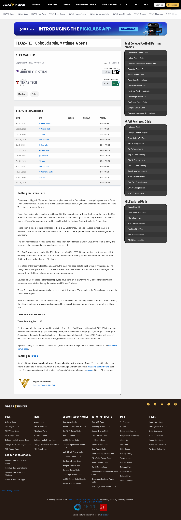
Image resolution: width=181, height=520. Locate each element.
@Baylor (42, 177)
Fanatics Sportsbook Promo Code (142, 64)
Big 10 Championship (136, 155)
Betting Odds (10, 422)
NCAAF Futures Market (77, 14)
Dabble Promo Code (99, 445)
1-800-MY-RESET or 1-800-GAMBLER (83, 500)
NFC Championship (136, 235)
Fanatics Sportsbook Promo (74, 426)
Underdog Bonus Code (72, 456)
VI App (123, 426)
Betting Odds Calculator (159, 426)
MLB (146, 4)
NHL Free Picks (40, 449)
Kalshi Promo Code (136, 58)
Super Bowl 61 (134, 207)
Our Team (124, 445)
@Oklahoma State (46, 172)
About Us (124, 440)
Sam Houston (44, 140)
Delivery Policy (126, 467)
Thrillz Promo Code (99, 435)
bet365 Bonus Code (136, 75)
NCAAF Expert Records (122, 14)
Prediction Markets (111, 4)
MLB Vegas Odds (12, 435)
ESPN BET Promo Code (73, 452)
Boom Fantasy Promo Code (102, 454)
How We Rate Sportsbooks (16, 468)
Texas (34, 356)
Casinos (66, 4)
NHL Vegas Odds (12, 449)
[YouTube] (162, 404)
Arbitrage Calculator (157, 449)
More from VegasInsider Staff (44, 385)
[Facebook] (148, 404)
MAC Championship (136, 193)
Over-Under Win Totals (137, 138)
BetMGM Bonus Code (137, 69)
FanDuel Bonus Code (71, 435)
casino (89, 370)
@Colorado (43, 145)
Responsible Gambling (129, 435)
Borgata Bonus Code (136, 108)
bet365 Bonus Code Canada (74, 479)
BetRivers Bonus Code (72, 461)
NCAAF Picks (38, 14)
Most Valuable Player (136, 224)
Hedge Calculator (156, 440)
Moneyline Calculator (157, 445)
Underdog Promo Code (137, 97)
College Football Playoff (137, 133)
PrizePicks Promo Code (101, 458)
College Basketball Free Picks (46, 445)
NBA (137, 4)
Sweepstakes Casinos (86, 4)
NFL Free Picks (40, 426)
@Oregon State (45, 129)
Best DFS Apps (97, 422)
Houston (42, 134)
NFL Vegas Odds (12, 426)
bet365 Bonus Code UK (72, 484)
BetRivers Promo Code (137, 102)
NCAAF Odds (23, 14)
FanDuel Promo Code (137, 86)
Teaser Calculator (156, 435)
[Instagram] (176, 404)
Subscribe (172, 5)
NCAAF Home (8, 14)
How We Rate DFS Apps (15, 480)
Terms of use (125, 458)
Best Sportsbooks (70, 422)
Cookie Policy (126, 472)
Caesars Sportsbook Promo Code (141, 113)
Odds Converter (155, 431)
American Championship (138, 171)
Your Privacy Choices (10, 491)
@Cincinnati (43, 156)
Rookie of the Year (135, 229)
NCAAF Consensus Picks (99, 14)
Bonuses (36, 4)
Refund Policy (126, 463)
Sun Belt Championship (137, 182)
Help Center (125, 449)
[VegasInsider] (17, 407)
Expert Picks (51, 4)
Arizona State (44, 150)
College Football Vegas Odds (17, 440)
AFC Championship (136, 240)
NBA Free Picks (40, 431)
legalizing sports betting (98, 366)
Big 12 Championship (136, 160)
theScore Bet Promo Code (138, 91)
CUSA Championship (136, 188)
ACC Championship (136, 149)
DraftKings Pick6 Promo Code (103, 486)
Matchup (21, 94)
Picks (34, 94)
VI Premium (125, 422)
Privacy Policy (126, 454)
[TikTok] (169, 404)
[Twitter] (155, 404)
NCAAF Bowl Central (57, 14)
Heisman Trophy (134, 127)
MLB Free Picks (40, 435)
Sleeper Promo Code (71, 465)
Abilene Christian (45, 124)
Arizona (42, 161)
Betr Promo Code (98, 449)
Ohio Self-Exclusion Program (90, 502)
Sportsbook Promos (128, 431)
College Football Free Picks (45, 440)
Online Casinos (126, 481)
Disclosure (105, 515)
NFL (128, 4)
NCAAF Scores (140, 14)
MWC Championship (136, 177)
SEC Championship (136, 144)
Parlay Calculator (156, 422)
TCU (40, 183)
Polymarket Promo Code (138, 53)
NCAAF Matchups (156, 14)
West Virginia (44, 167)
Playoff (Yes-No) (134, 218)
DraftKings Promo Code (137, 80)
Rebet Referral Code (99, 463)
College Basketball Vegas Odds (18, 445)
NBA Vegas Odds (12, 431)
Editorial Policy (126, 476)
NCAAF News (171, 14)
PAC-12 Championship (137, 166)
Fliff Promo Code (98, 440)
